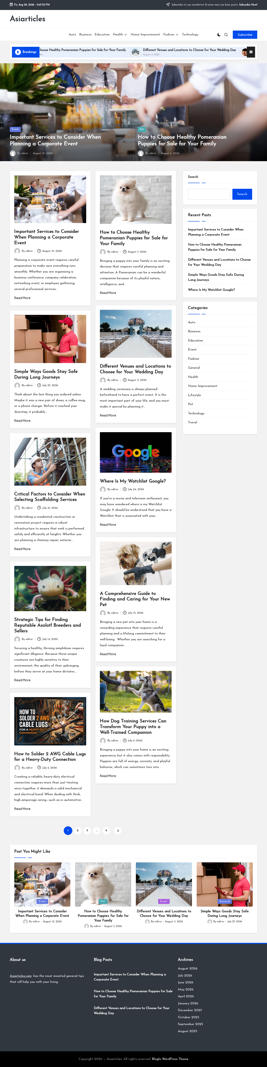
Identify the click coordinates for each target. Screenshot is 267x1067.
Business (194, 331)
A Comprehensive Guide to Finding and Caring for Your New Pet (135, 599)
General (194, 368)
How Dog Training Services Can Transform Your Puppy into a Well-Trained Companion (133, 727)
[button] (245, 35)
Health (193, 377)
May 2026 (186, 989)
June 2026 (185, 982)
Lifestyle (194, 395)
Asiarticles (27, 19)
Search (193, 177)
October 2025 (188, 1017)
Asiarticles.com (21, 976)
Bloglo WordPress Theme (170, 1059)
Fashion (193, 358)
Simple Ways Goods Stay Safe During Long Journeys (216, 277)
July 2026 (185, 975)
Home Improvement (202, 386)
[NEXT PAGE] (118, 830)
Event (15, 129)
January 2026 (188, 1003)
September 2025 (190, 1024)
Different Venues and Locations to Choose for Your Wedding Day (136, 50)
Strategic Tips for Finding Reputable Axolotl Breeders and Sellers (47, 625)
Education (195, 340)
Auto (191, 322)
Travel (192, 422)
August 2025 (187, 1031)
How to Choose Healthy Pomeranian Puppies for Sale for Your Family (134, 238)
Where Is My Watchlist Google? (133, 481)
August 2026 (187, 968)
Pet (142, 129)
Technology (196, 413)
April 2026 (186, 996)
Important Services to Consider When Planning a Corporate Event (46, 237)
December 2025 (190, 1010)
